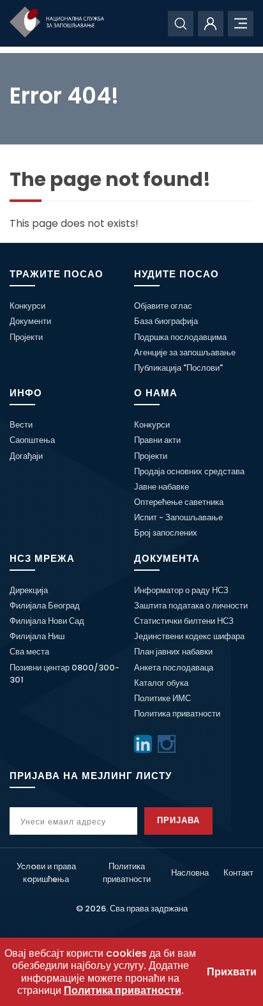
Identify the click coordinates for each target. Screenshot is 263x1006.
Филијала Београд (45, 606)
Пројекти (26, 337)
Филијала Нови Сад (47, 621)
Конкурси (27, 306)
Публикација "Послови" (178, 368)
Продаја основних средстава (189, 471)
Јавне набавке (161, 487)
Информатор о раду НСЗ (181, 590)
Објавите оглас (163, 306)
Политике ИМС (162, 698)
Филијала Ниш (37, 636)
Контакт (238, 873)
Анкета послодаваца (173, 668)
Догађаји (26, 456)
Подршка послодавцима (180, 337)
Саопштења (32, 440)
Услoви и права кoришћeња (46, 872)
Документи (30, 321)
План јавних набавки (173, 652)
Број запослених (165, 533)
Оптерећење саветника (178, 502)
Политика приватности (177, 714)
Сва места (29, 652)
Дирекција (29, 590)
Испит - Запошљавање (178, 517)
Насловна (190, 873)
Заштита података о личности (191, 606)
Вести (21, 425)
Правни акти (157, 440)
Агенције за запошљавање (185, 352)
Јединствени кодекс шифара (189, 636)
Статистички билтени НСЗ (184, 621)
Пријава (178, 820)
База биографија (166, 321)
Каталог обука (161, 683)
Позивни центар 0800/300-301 (64, 674)
